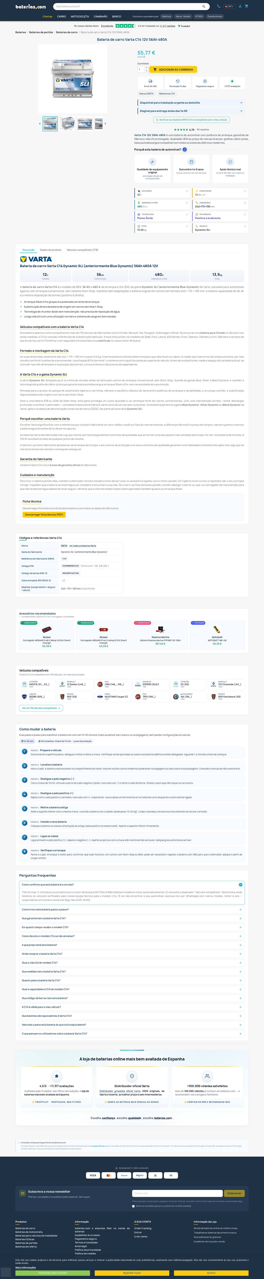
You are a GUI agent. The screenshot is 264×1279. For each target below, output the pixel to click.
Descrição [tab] (28, 250)
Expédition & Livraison (87, 1235)
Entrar (138, 1232)
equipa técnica (98, 1146)
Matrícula (166, 16)
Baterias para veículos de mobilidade (36, 1235)
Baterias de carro (25, 1228)
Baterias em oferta (26, 1246)
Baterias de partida (26, 1243)
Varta (64, 545)
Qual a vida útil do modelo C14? (40, 962)
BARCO (116, 16)
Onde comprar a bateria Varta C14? (42, 953)
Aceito (211, 1273)
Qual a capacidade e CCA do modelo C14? (45, 989)
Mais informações (25, 1267)
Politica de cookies (85, 1253)
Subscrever (234, 1193)
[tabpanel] (132, 387)
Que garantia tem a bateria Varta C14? (44, 918)
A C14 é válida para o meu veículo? (41, 1007)
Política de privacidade (88, 1249)
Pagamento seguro (86, 1238)
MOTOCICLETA (80, 16)
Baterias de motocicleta (29, 1232)
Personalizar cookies (52, 1273)
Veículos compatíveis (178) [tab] (82, 250)
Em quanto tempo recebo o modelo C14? (45, 927)
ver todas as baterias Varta (82, 545)
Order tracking (142, 1228)
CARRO (61, 16)
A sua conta (142, 1221)
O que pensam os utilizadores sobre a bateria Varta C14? (54, 1033)
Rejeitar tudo (132, 1273)
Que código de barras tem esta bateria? (45, 998)
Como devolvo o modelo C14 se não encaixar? (48, 936)
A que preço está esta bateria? (39, 945)
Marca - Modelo (183, 16)
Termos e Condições (86, 1242)
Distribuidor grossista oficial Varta (120, 1091)
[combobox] (131, 6)
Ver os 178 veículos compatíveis (39, 708)
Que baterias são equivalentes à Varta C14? (47, 1016)
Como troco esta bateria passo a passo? (45, 909)
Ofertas (47, 16)
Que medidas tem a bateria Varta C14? (44, 971)
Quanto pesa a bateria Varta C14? (41, 980)
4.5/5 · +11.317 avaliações (57, 1086)
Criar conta (140, 1236)
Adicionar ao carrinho (173, 69)
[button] (189, 102)
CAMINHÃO (100, 16)
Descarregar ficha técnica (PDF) (44, 514)
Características (215, 16)
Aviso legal (81, 1246)
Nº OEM (199, 16)
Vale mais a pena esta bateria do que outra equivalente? (54, 1024)
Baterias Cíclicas (24, 1239)
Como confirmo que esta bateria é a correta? (48, 884)
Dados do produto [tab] (50, 250)
